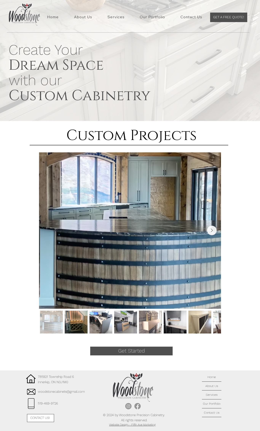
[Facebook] (137, 406)
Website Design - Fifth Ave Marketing (132, 424)
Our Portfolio (211, 403)
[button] (228, 17)
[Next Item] (212, 230)
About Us (211, 386)
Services (212, 395)
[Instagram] (128, 406)
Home (211, 377)
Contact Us (211, 412)
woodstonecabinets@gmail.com (61, 391)
